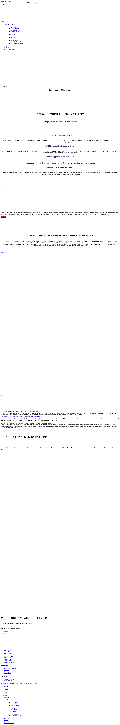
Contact (6, 720)
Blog (5, 671)
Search (36, 3)
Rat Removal (7, 650)
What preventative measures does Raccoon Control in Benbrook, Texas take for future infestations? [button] (26, 423)
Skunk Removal (8, 660)
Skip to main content (6, 1)
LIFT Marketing (35, 683)
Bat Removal (7, 657)
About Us (6, 670)
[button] (4, 4)
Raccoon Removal (8, 653)
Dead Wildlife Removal (16, 717)
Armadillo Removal (9, 662)
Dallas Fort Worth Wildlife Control (10, 683)
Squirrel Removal (8, 651)
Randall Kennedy (7, 241)
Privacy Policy (7, 673)
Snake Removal (8, 654)
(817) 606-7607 (8, 681)
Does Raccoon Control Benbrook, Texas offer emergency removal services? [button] (20, 416)
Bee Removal (7, 659)
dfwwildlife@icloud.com (10, 679)
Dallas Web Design (24, 683)
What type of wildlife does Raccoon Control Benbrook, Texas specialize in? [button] (20, 411)
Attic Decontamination (10, 668)
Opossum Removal (9, 656)
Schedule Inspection (9, 723)
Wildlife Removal (8, 698)
